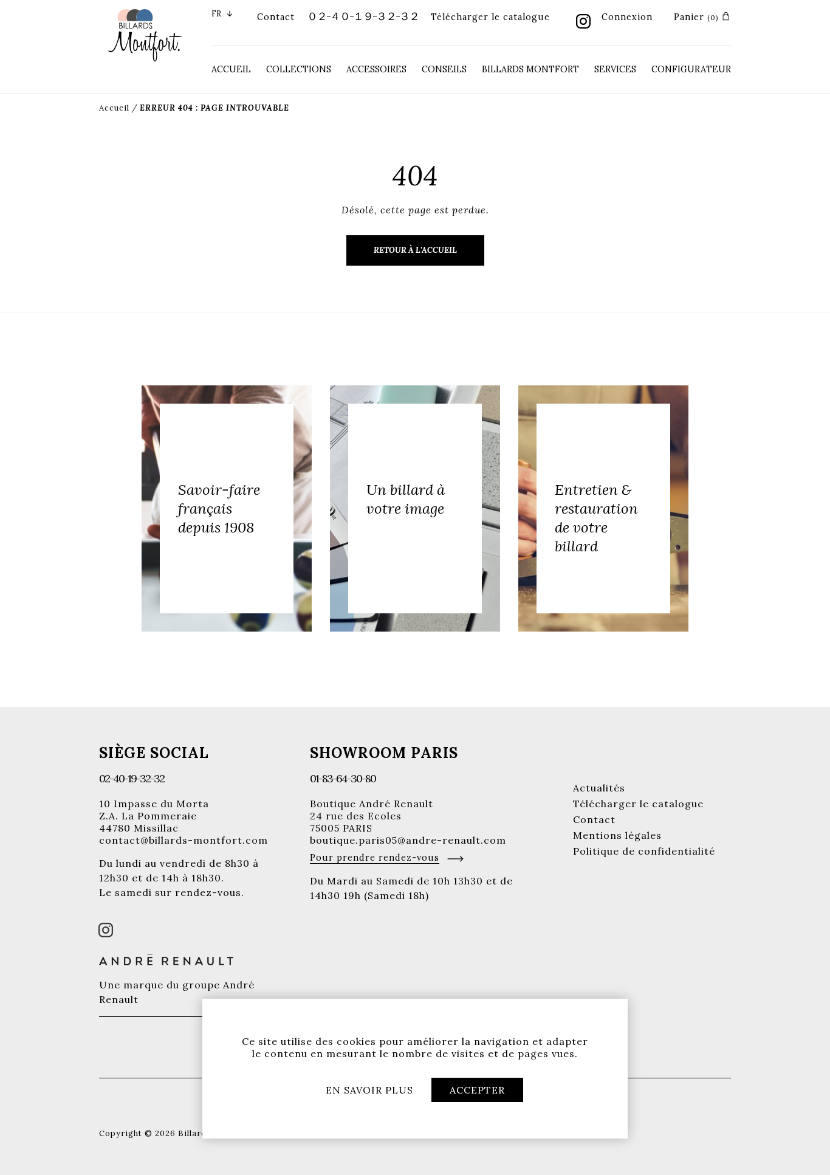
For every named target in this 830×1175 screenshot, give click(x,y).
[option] (227, 508)
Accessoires (376, 69)
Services (615, 69)
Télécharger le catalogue (490, 17)
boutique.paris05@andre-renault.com (408, 840)
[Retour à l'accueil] (145, 34)
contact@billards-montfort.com (183, 840)
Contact (276, 17)
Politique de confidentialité (644, 851)
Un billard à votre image (405, 499)
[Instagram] (583, 22)
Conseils (444, 69)
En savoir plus (369, 1090)
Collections (298, 69)
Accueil (231, 69)
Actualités (599, 788)
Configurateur (691, 69)
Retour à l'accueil (415, 250)
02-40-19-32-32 (131, 778)
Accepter (477, 1090)
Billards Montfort (530, 69)
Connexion (627, 17)
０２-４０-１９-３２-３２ (363, 16)
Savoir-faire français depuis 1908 (219, 508)
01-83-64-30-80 (343, 778)
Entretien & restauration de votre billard (596, 518)
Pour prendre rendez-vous (374, 857)
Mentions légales (617, 835)
